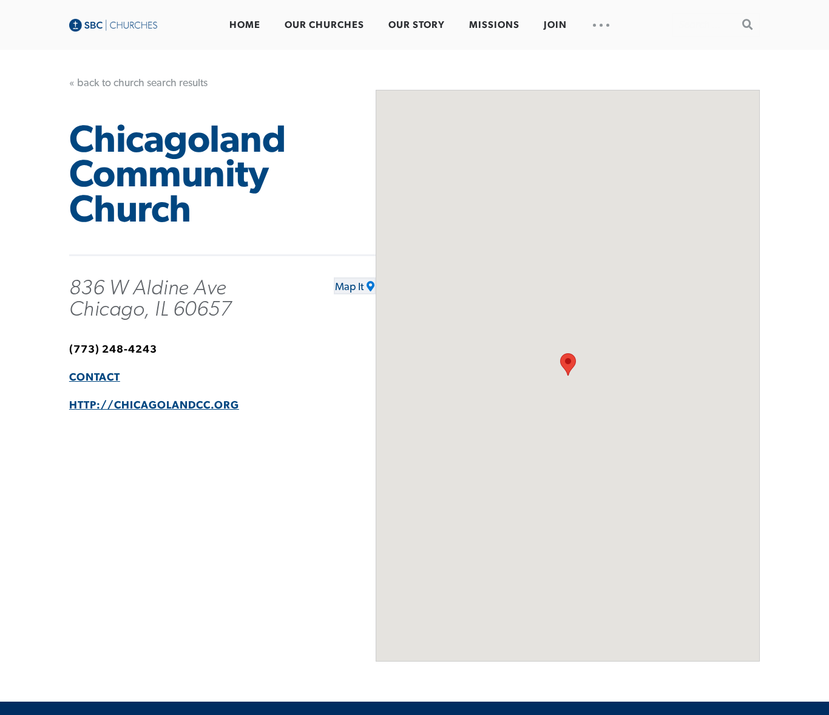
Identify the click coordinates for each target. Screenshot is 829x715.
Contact (94, 377)
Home (244, 25)
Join (555, 25)
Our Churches (324, 25)
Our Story (416, 25)
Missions (494, 25)
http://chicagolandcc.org (154, 405)
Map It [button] (349, 287)
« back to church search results (138, 83)
